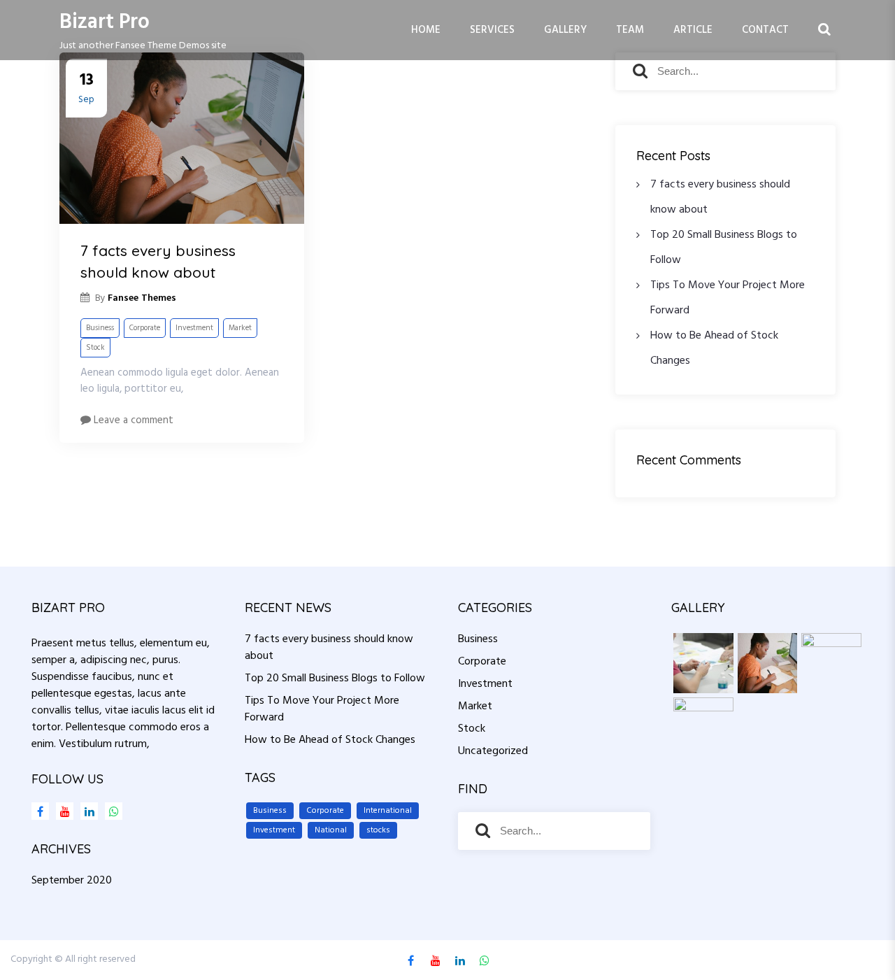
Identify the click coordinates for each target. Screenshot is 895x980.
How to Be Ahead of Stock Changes (330, 740)
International (388, 811)
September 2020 (71, 881)
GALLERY (565, 30)
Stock (95, 347)
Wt (110, 811)
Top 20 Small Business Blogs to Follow (335, 678)
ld (85, 811)
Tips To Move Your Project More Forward (322, 709)
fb (40, 811)
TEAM (630, 30)
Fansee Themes (853, 959)
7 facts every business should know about (158, 261)
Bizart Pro (104, 22)
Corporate (144, 328)
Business (100, 328)
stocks (378, 830)
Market (240, 328)
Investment (194, 328)
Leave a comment (132, 420)
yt (61, 811)
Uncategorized (493, 751)
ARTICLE (693, 30)
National (331, 830)
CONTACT (765, 30)
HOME (426, 30)
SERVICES (492, 30)
